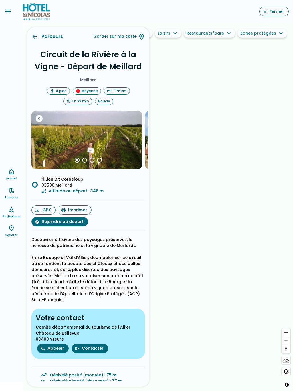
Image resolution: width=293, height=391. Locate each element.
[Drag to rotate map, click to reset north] (286, 349)
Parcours (52, 36)
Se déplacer (11, 216)
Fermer (277, 11)
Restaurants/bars (205, 33)
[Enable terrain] (286, 360)
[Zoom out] (286, 341)
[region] (158, 207)
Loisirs (164, 33)
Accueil (11, 178)
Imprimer (77, 210)
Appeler (55, 348)
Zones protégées (258, 33)
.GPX (46, 210)
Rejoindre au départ (63, 221)
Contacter (93, 348)
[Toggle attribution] (286, 384)
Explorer (11, 235)
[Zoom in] (286, 332)
